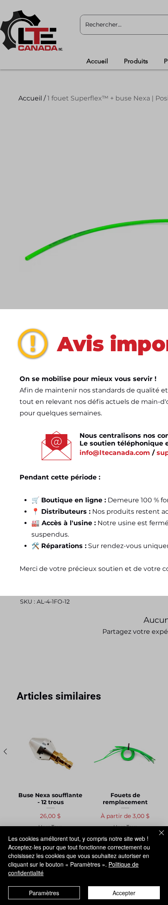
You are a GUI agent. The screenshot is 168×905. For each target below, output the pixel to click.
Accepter (124, 893)
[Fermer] (156, 837)
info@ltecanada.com (115, 453)
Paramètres (44, 893)
